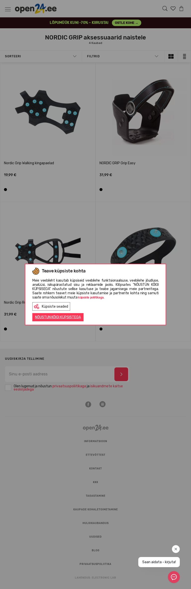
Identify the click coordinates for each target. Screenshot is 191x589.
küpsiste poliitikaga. (91, 297)
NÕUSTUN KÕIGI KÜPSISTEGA (58, 317)
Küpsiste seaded (55, 306)
